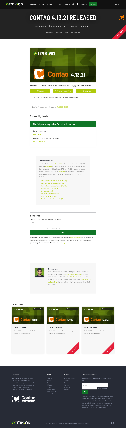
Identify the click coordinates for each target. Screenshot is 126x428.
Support (49, 4)
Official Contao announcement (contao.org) (54, 181)
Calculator (49, 385)
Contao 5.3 (62, 171)
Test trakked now (39, 141)
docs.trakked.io (51, 391)
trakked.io (49, 33)
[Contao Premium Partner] (23, 399)
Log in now (37, 134)
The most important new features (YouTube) (54, 186)
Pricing (41, 4)
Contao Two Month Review (73, 274)
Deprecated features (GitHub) (50, 194)
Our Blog (58, 4)
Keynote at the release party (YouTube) (52, 183)
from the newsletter (75, 237)
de (116, 4)
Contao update (51, 383)
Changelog (87, 91)
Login (85, 4)
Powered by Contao (83, 423)
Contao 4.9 (48, 166)
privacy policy (61, 243)
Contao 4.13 (58, 164)
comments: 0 (87, 26)
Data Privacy (67, 389)
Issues (41, 91)
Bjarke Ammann (41, 26)
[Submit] (85, 392)
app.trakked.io (51, 389)
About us (67, 4)
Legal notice (67, 387)
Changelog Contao (69, 378)
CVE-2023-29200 (62, 107)
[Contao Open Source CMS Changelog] (121, 17)
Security (66, 385)
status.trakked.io (52, 394)
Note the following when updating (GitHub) (53, 199)
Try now (93, 4)
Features (33, 4)
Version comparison (63, 91)
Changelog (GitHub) (47, 191)
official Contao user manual (74, 277)
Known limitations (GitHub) (49, 196)
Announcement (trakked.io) (49, 188)
